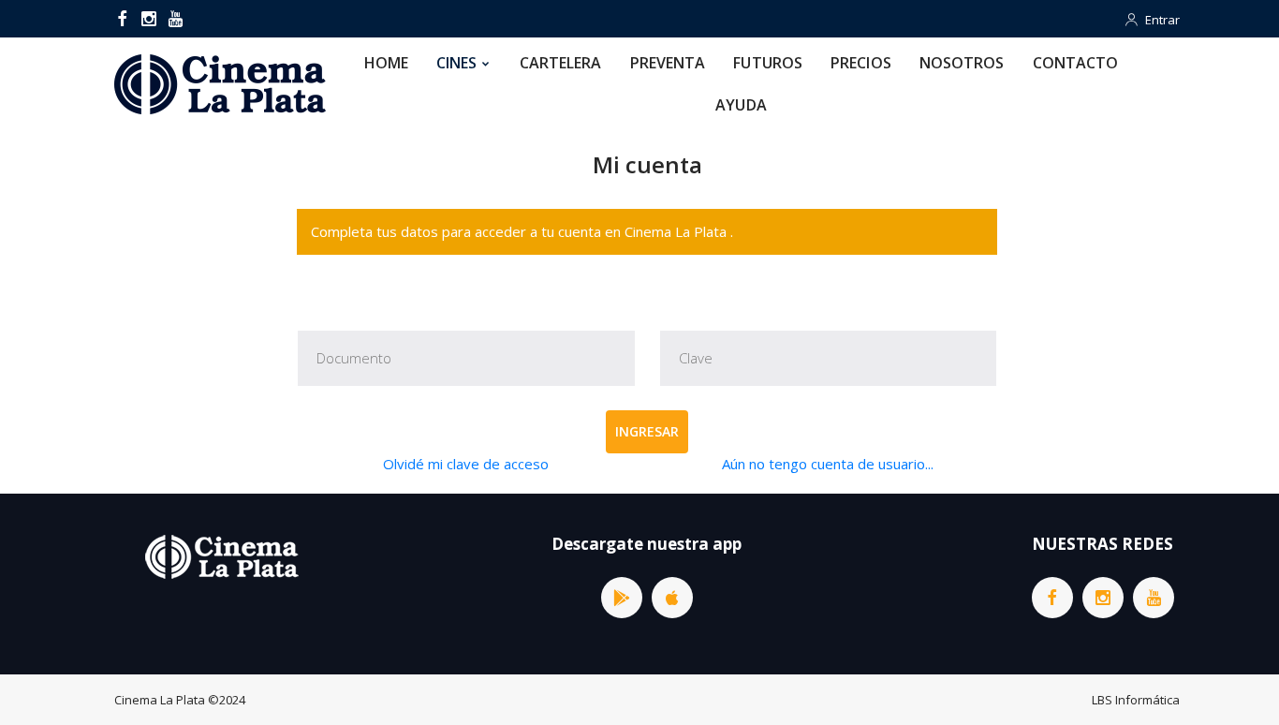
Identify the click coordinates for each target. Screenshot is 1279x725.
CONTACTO (1076, 62)
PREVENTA (668, 62)
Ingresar (647, 431)
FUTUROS (767, 62)
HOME (386, 62)
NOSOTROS (962, 62)
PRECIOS (861, 62)
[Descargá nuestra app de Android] (621, 597)
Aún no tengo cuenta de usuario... (828, 463)
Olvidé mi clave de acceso (466, 463)
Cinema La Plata (159, 699)
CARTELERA (561, 62)
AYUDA (741, 105)
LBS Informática (1136, 699)
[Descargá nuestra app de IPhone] (672, 597)
